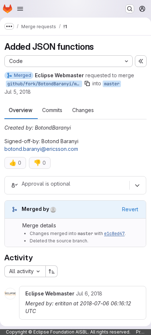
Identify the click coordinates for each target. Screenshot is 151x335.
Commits (52, 110)
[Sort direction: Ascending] (52, 271)
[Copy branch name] (87, 83)
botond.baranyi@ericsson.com (41, 149)
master (111, 84)
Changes (83, 110)
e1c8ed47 (114, 234)
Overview (20, 110)
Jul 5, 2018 (17, 92)
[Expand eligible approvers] (137, 185)
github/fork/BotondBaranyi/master (44, 84)
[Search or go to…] (129, 8)
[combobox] (24, 271)
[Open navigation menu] (20, 9)
